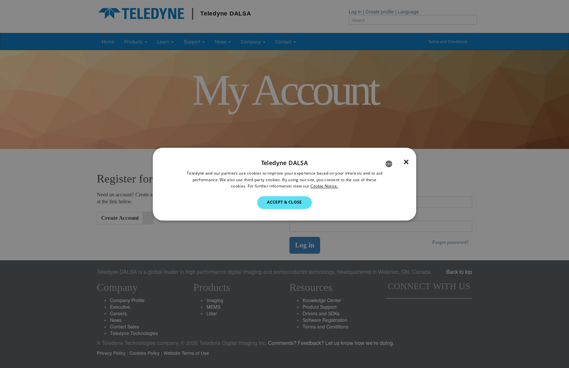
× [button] (406, 162)
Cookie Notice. (324, 186)
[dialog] (284, 184)
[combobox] (389, 163)
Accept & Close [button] (284, 202)
